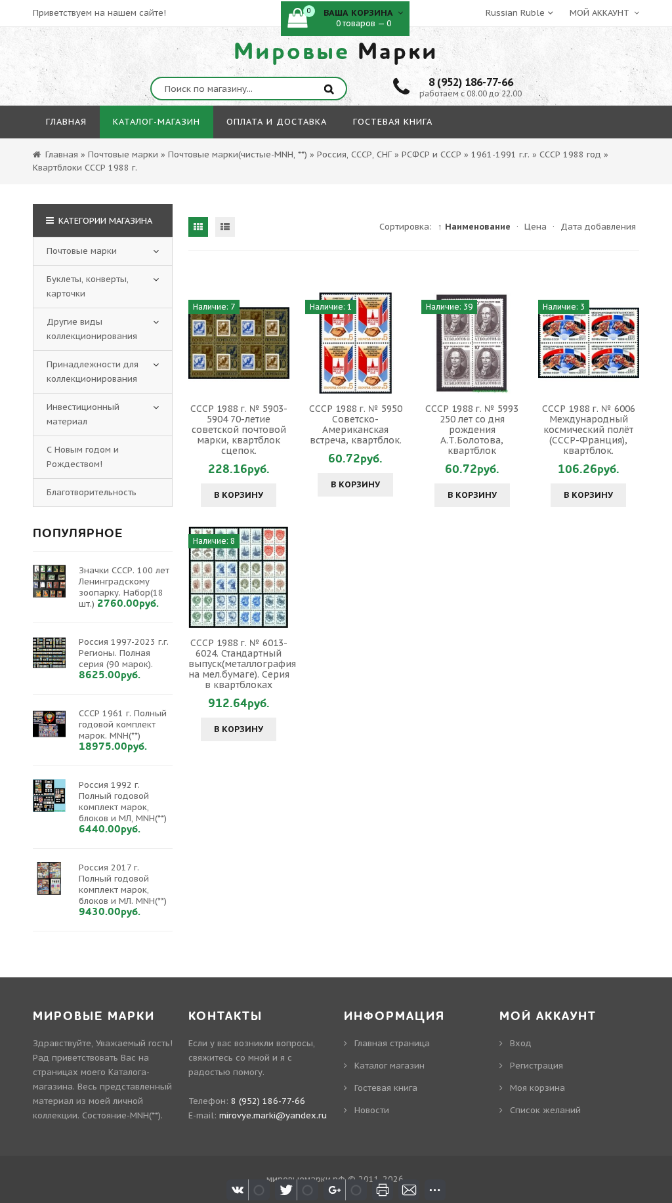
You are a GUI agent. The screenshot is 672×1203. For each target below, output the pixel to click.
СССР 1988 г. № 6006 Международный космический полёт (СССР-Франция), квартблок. (588, 430)
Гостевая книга (385, 1087)
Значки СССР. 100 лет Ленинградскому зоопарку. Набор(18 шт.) (124, 587)
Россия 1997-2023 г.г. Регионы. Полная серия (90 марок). (124, 653)
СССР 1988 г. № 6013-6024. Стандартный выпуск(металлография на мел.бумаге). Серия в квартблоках (242, 664)
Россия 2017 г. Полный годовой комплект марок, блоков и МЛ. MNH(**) (123, 884)
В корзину (238, 494)
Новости (371, 1110)
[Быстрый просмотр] (239, 343)
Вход (521, 1043)
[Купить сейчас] (200, 343)
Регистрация (536, 1065)
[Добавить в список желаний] (277, 343)
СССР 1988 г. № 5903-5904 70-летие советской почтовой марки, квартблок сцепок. (238, 430)
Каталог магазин (389, 1065)
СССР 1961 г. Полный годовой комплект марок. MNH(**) (123, 724)
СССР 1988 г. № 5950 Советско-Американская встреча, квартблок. (355, 424)
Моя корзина (537, 1087)
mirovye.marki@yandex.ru (273, 1115)
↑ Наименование (474, 226)
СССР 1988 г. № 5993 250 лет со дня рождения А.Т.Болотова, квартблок (471, 430)
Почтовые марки (82, 250)
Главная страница (392, 1043)
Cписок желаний (545, 1110)
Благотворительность (91, 492)
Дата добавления (598, 226)
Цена (535, 226)
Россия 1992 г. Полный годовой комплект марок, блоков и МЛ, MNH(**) (123, 801)
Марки (336, 52)
